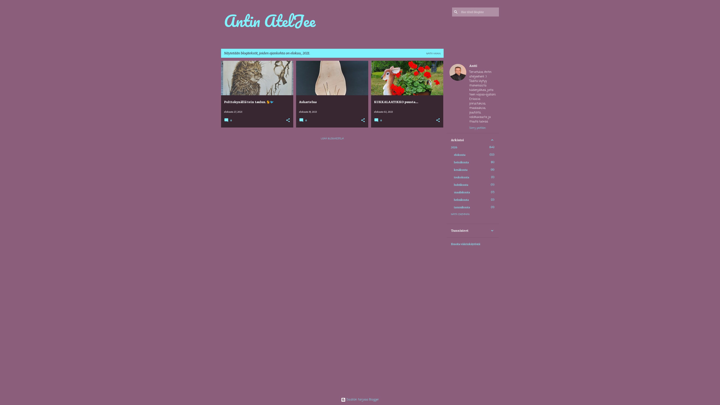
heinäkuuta (461, 162)
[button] (288, 120)
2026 (454, 147)
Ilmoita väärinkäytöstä (465, 244)
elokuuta (459, 155)
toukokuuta (461, 177)
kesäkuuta (460, 170)
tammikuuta (462, 207)
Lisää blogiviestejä (332, 138)
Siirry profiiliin (477, 128)
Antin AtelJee (269, 21)
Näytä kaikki (433, 54)
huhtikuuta (461, 185)
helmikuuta (461, 200)
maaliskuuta (462, 192)
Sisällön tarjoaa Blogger (362, 400)
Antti (473, 66)
